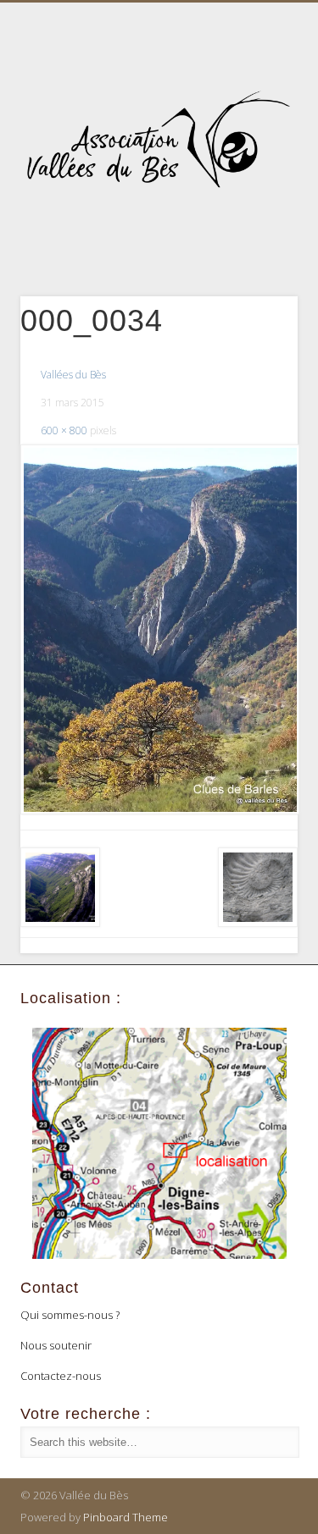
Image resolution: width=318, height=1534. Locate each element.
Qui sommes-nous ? (70, 1314)
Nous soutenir (56, 1345)
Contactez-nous (60, 1375)
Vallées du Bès (73, 374)
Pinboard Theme (125, 1517)
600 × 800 (64, 430)
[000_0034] (159, 629)
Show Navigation (257, 151)
